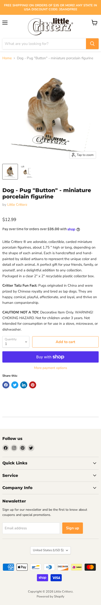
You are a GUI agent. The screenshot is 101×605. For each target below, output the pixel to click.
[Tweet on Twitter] (14, 384)
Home (7, 58)
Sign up (72, 528)
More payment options (50, 368)
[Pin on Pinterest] (32, 384)
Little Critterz (17, 204)
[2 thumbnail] (10, 171)
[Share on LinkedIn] (23, 384)
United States (48, 550)
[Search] (92, 43)
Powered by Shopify (50, 596)
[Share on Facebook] (5, 384)
